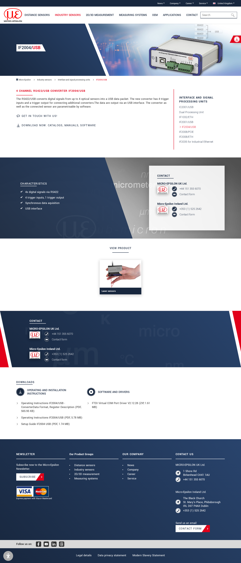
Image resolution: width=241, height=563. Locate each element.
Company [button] (174, 3)
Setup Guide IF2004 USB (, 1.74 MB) (45, 424)
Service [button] (202, 3)
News (130, 465)
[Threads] (61, 544)
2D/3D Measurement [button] (100, 15)
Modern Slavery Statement (148, 555)
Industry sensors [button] (68, 15)
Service (131, 478)
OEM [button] (155, 15)
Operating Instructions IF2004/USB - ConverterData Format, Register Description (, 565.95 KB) (51, 407)
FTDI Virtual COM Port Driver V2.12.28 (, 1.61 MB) (121, 405)
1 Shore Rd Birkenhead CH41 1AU (196, 473)
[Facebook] (38, 544)
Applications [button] (172, 15)
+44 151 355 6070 (190, 189)
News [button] (160, 3)
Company (133, 469)
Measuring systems (86, 478)
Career (131, 474)
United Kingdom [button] (224, 3)
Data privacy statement (112, 555)
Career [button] (189, 3)
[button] (8, 556)
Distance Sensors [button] (37, 15)
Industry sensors (84, 469)
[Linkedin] (54, 544)
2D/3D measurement (87, 474)
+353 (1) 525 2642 (190, 209)
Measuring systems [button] (133, 15)
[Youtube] (46, 544)
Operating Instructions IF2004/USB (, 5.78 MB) (51, 417)
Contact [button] (192, 15)
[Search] (234, 15)
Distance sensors (84, 465)
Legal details (83, 555)
